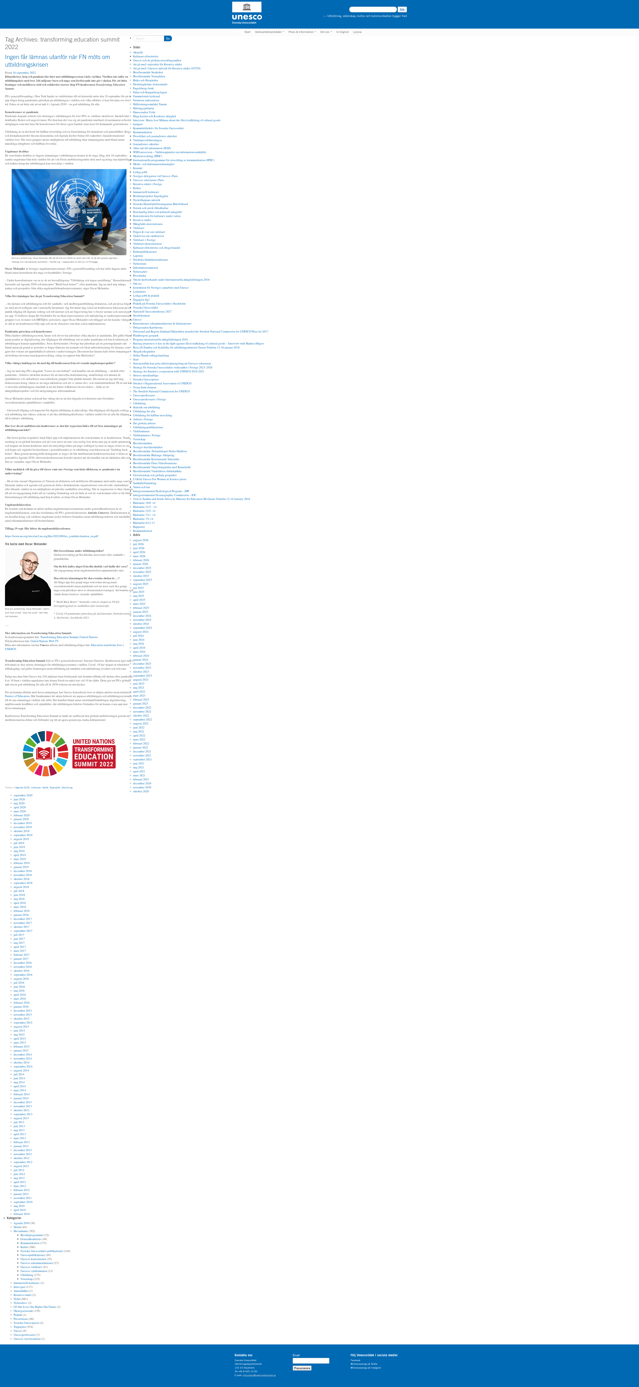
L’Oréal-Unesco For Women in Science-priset (159, 479)
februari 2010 (22, 1214)
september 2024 (142, 628)
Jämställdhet (21, 1291)
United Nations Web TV (44, 641)
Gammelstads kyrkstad (146, 96)
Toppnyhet (55, 787)
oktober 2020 (141, 791)
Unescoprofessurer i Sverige (149, 399)
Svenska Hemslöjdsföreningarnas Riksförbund (160, 204)
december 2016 (23, 963)
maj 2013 (19, 1130)
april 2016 (20, 994)
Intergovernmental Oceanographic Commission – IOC (164, 495)
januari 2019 (21, 867)
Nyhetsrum (139, 263)
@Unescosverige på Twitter (364, 1363)
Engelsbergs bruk (143, 88)
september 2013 (23, 1114)
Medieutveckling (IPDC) (147, 156)
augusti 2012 (21, 1166)
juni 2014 (19, 1078)
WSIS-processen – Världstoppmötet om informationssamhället (169, 152)
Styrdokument (141, 315)
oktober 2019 (21, 831)
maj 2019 (19, 851)
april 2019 (20, 855)
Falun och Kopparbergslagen (150, 92)
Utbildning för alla (144, 411)
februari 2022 (141, 743)
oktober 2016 (21, 971)
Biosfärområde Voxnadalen (149, 76)
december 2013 (23, 1102)
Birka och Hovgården (145, 80)
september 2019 (23, 835)
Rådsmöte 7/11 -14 (144, 515)
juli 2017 (19, 935)
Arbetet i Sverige (143, 419)
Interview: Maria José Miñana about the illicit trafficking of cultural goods (176, 120)
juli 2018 (19, 891)
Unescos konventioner (33, 1259)
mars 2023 (139, 695)
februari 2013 (22, 1142)
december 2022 (142, 707)
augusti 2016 (21, 979)
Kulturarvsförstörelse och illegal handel (156, 248)
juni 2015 (19, 1030)
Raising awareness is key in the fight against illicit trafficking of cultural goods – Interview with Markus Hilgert (198, 343)
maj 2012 (19, 1178)
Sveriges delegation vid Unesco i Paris (155, 176)
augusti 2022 (140, 723)
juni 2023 (138, 683)
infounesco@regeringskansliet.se (259, 1375)
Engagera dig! (141, 299)
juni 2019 (19, 847)
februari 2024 (141, 656)
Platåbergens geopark (146, 335)
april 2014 (20, 1086)
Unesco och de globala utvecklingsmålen (157, 60)
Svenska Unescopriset (146, 379)
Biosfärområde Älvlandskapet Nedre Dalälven (160, 451)
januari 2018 (21, 915)
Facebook (355, 1360)
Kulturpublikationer (145, 252)
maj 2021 (138, 767)
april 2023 (139, 691)
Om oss (325, 32)
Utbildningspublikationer (148, 427)
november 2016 (23, 967)
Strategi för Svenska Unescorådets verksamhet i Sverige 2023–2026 (173, 367)
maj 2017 (19, 943)
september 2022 (142, 719)
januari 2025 (140, 612)
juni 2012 (19, 1174)
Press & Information (301, 32)
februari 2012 (22, 1190)
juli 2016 (19, 983)
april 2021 (139, 771)
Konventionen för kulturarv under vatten (157, 216)
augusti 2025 (140, 584)
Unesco (137, 319)
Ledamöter (139, 291)
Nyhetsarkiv (140, 271)
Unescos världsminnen (33, 1271)
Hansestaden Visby (144, 112)
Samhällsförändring (144, 483)
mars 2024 (139, 652)
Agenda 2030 (22, 787)
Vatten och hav (141, 487)
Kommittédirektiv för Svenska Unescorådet (158, 128)
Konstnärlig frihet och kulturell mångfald (157, 212)
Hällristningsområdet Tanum (150, 104)
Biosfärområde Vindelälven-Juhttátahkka (157, 471)
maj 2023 (138, 687)
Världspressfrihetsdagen (147, 140)
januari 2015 (21, 1050)
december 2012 (23, 1150)
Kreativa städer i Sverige (147, 184)
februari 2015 (22, 1046)
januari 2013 (21, 1146)
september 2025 (142, 580)
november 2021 (142, 755)
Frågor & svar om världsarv (149, 232)
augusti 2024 (140, 632)
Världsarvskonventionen (147, 244)
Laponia (138, 256)
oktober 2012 (21, 1158)
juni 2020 (19, 799)
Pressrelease (21, 1319)
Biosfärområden (142, 443)
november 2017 (23, 923)
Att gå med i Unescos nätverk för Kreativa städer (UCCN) (167, 68)
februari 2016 (22, 1002)
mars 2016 (20, 998)
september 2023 (142, 675)
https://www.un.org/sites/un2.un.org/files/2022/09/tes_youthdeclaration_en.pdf (51, 536)
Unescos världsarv (31, 1267)
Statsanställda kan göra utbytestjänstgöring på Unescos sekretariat (172, 363)
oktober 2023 (141, 671)
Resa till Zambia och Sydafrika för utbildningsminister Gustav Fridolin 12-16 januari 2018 (186, 347)
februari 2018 (22, 911)
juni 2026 (138, 548)
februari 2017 (22, 955)
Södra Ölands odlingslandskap (151, 355)
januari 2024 (140, 659)
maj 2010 (19, 1206)
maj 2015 (19, 1034)
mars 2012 (20, 1186)
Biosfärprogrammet (31, 1235)
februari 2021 (141, 779)
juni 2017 (19, 939)
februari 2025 (141, 608)
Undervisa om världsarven (148, 236)
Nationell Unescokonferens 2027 (152, 311)
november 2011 (23, 1198)
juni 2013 (19, 1126)
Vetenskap (139, 439)
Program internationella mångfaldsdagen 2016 (160, 339)
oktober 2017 (21, 927)
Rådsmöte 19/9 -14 (144, 503)
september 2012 (23, 1162)
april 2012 (20, 1182)
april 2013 (20, 1134)
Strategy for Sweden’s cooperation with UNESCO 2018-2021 (168, 371)
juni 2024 (138, 640)
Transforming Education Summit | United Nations (69, 637)
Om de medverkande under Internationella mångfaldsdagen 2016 (171, 279)
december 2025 (142, 568)
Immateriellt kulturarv (146, 192)
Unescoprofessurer (144, 395)
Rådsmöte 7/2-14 (143, 519)
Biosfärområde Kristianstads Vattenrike (156, 459)
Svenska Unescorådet (145, 307)
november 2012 (23, 1154)
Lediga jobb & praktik (146, 295)
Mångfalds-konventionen (148, 224)
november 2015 (23, 1014)
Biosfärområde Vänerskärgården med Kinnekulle (162, 467)
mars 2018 (20, 907)
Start (247, 32)
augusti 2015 (21, 1026)
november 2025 (142, 572)
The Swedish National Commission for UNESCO (161, 391)
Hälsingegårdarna (143, 108)
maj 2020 (19, 803)
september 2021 (142, 759)
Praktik (18, 1315)
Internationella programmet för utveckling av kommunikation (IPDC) (173, 160)
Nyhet (45, 787)
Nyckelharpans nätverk (146, 200)
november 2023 (142, 667)
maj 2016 (19, 990)
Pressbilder (139, 275)
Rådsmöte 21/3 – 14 (145, 507)
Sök (402, 9)
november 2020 (142, 787)
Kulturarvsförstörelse (145, 56)
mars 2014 (20, 1090)
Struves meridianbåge (146, 375)
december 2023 (142, 663)
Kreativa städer (142, 220)
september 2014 (23, 1066)
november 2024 (142, 620)
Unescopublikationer (32, 1255)
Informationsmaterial (145, 267)
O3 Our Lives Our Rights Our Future (35, 1307)
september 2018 (23, 883)
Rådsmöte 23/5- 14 (144, 511)
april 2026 (139, 552)
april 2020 (20, 807)
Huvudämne (21, 1231)
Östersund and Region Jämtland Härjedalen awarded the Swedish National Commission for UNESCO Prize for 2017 (200, 331)
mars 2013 (20, 1138)
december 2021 (142, 751)
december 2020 (142, 783)
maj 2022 (138, 731)
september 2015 (23, 1022)
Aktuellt (138, 52)
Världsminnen (141, 431)
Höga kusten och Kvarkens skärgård (154, 116)
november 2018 (23, 875)
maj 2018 (19, 899)
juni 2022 (138, 727)
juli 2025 (138, 588)
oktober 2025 (141, 576)
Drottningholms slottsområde (150, 84)
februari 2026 (141, 560)
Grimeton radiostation (146, 100)
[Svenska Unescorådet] (264, 13)
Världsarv (139, 228)
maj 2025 (138, 596)
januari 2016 (21, 1006)
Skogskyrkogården (144, 351)
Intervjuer (36, 787)
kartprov (138, 124)
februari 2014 (22, 1094)
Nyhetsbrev (20, 1303)
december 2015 (23, 1010)
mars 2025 (139, 604)
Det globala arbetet (144, 423)
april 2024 (139, 648)
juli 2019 (19, 843)
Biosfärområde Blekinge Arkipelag (153, 455)
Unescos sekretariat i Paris (148, 180)
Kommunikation (142, 132)
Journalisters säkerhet (146, 144)
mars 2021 (139, 775)
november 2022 (142, 711)
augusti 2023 (140, 679)
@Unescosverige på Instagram (366, 1367)
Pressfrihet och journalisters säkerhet (155, 136)
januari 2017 (21, 959)
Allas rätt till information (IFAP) (152, 148)
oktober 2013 (21, 1110)
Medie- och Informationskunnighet (153, 164)
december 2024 (142, 616)
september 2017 (23, 931)
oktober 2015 (21, 1018)
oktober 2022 (141, 715)
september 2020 (23, 795)
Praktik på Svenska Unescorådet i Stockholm (159, 303)
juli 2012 (19, 1170)
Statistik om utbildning (146, 407)
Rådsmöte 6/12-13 (144, 523)
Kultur (137, 188)
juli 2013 (19, 1122)
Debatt (17, 1227)
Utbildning (66, 787)
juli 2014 (19, 1074)
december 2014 (23, 1054)
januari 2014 (21, 1098)
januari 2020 (21, 819)
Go (168, 38)
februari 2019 (22, 863)
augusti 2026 (140, 540)
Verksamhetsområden (269, 32)
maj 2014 (19, 1082)
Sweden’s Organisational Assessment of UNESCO (162, 383)
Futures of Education (17, 696)
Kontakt (137, 168)
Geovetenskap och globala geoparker (155, 475)
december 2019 (23, 823)
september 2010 (23, 1202)
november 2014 (23, 1058)
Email (296, 1355)
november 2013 (23, 1106)
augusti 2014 (21, 1070)
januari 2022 (140, 747)
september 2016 (23, 975)
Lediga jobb (140, 172)
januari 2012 (21, 1194)
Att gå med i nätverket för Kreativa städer (157, 64)
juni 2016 (19, 987)
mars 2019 (20, 859)
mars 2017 (20, 951)
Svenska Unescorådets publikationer (41, 1251)
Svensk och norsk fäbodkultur (150, 208)
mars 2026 (139, 556)
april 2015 (20, 1038)
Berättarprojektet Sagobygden (150, 196)
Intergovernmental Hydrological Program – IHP (161, 491)
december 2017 (23, 919)
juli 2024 (138, 636)
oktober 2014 (21, 1062)
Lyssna (357, 32)
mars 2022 (139, 739)
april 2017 (20, 947)
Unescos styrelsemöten (27, 1339)
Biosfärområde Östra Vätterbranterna (155, 463)
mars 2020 (20, 811)
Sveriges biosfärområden (147, 447)
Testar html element (144, 387)
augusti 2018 (21, 887)
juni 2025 (138, 592)
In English (342, 32)
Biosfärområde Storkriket (148, 72)
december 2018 (23, 871)
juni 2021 (138, 763)
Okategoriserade (23, 1311)
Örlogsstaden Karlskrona (148, 327)
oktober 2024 (141, 624)
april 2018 (20, 903)
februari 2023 (141, 699)
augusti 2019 (21, 839)
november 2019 (23, 827)
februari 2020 (22, 815)
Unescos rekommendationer (36, 1263)
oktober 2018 (21, 879)
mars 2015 (20, 1042)
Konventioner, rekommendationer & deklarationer (162, 323)
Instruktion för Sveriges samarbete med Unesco (161, 287)
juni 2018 (19, 895)
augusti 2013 (21, 1118)
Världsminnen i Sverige (147, 435)
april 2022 (139, 735)
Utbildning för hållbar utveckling (152, 415)
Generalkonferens (30, 1239)
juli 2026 (138, 544)
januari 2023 (140, 703)
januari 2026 (140, 564)
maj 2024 (138, 644)
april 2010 (20, 1210)
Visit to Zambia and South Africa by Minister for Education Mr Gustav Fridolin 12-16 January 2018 (191, 499)
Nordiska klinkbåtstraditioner (150, 260)
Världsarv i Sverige (144, 240)
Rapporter (139, 527)
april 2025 (139, 600)
